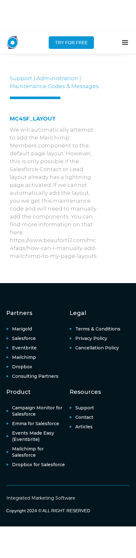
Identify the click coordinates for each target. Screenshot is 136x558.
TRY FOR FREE (71, 42)
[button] (125, 42)
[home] (15, 42)
